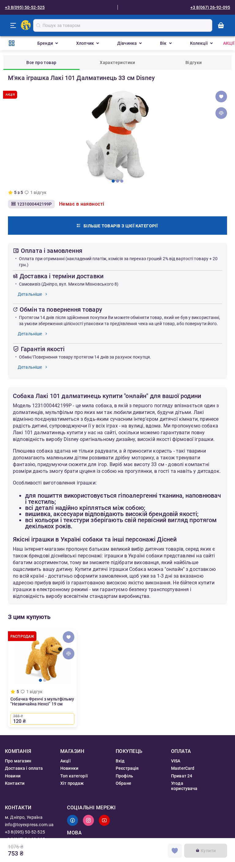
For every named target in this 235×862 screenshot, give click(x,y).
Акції (229, 43)
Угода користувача (184, 786)
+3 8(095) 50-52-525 (25, 7)
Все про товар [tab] (41, 62)
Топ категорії (74, 775)
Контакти (14, 783)
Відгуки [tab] (193, 62)
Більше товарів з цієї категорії (121, 225)
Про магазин (18, 760)
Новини (13, 775)
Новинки (69, 768)
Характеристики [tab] (117, 62)
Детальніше (30, 294)
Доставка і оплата (24, 768)
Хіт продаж (72, 783)
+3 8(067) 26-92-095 (210, 7)
